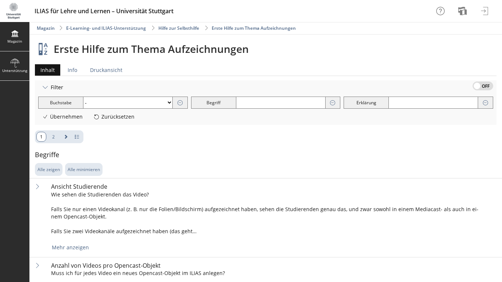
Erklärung (366, 103)
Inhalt (45, 71)
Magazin (46, 28)
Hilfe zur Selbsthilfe (178, 28)
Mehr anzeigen (70, 247)
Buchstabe (61, 103)
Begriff (213, 103)
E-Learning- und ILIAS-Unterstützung (106, 28)
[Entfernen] (180, 103)
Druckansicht (106, 69)
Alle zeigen (48, 169)
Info (72, 69)
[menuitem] (463, 11)
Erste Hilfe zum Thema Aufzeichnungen (254, 28)
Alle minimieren (84, 169)
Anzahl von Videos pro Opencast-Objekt (106, 266)
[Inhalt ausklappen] (37, 186)
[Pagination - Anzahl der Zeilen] (77, 137)
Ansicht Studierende (79, 187)
